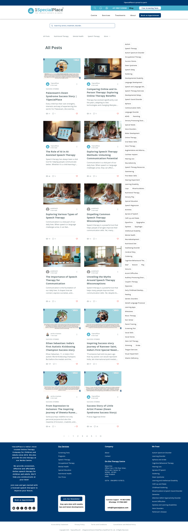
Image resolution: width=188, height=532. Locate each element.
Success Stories (130, 61)
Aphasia (128, 104)
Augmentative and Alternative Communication (136, 150)
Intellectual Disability (132, 231)
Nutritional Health (64, 474)
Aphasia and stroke (159, 460)
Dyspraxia (128, 286)
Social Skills (129, 333)
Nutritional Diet (130, 244)
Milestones (129, 311)
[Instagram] (34, 508)
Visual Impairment (131, 354)
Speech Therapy (94, 36)
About (107, 453)
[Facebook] (21, 508)
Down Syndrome (131, 65)
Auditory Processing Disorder (135, 277)
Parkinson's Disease (159, 512)
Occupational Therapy (133, 57)
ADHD (127, 116)
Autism (127, 44)
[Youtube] (13, 508)
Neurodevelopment (132, 239)
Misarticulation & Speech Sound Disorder (164, 491)
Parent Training (130, 324)
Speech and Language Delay (135, 87)
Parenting (136, 116)
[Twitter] (25, 508)
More (106, 36)
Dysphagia (138, 227)
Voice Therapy (130, 146)
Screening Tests (64, 453)
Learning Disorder (158, 456)
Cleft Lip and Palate (132, 218)
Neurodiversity (130, 163)
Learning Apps (130, 307)
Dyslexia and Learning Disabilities (164, 505)
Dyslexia (128, 227)
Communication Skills (133, 108)
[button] (100, 8)
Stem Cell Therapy (131, 341)
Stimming (128, 345)
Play (142, 265)
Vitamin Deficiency (131, 358)
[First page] (64, 436)
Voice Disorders (130, 129)
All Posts (46, 36)
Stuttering (128, 74)
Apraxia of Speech (131, 214)
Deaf (126, 265)
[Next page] (96, 436)
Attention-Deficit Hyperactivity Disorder (164, 498)
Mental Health (78, 36)
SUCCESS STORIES (52, 89)
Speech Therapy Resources (135, 167)
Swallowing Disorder (132, 248)
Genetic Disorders (131, 299)
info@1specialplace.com (118, 507)
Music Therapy (130, 316)
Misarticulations (138, 188)
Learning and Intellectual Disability (164, 480)
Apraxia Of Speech (159, 470)
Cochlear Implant (131, 154)
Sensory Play (129, 197)
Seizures (128, 269)
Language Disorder (132, 112)
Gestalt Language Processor (135, 303)
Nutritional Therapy (61, 36)
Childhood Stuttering (159, 487)
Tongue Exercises (131, 350)
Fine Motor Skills (131, 176)
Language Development (133, 82)
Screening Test (130, 328)
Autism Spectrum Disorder (134, 53)
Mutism (135, 265)
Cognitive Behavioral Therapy (163, 463)
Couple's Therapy (131, 282)
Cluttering (128, 256)
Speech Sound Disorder (133, 99)
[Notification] (107, 8)
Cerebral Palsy (130, 252)
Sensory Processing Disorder (135, 121)
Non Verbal (129, 320)
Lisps (127, 188)
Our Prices (62, 477)
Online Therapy (130, 137)
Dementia (155, 494)
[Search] (95, 8)
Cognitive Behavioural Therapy (136, 260)
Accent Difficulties (131, 273)
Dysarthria (129, 222)
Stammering (129, 171)
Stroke (138, 345)
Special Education (131, 201)
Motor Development (132, 133)
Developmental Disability (134, 78)
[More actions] (77, 84)
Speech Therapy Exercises (134, 91)
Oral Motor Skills (131, 142)
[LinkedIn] (30, 508)
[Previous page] (69, 436)
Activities (128, 210)
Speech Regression (132, 205)
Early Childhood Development (136, 290)
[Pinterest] (17, 508)
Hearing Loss (129, 159)
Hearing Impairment (132, 180)
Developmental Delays (133, 95)
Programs (61, 456)
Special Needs (130, 125)
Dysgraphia (140, 222)
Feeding (128, 294)
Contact (107, 456)
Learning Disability (132, 184)
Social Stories (130, 337)
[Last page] (101, 436)
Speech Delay (130, 70)
